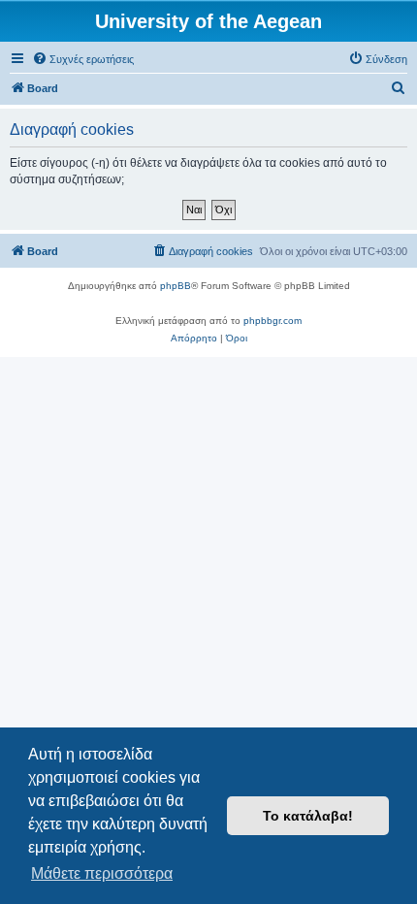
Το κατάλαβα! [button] (308, 815)
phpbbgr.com (272, 320)
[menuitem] (83, 59)
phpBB (175, 285)
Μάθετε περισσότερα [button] (102, 873)
